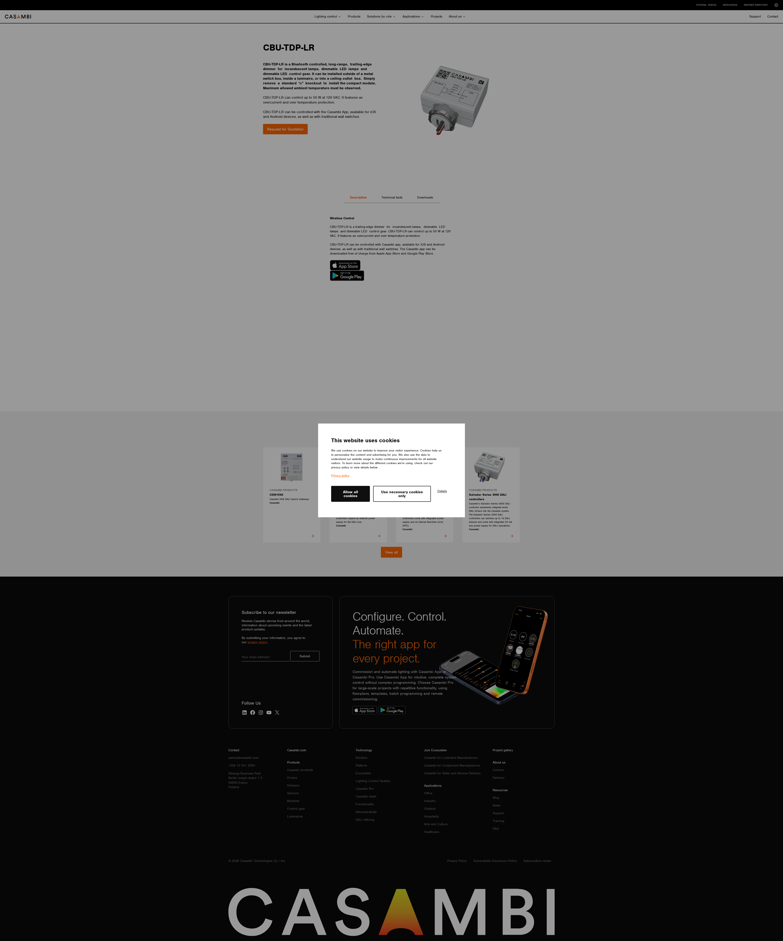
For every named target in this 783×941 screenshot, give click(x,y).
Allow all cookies (350, 494)
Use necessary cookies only (402, 494)
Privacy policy (340, 476)
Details (442, 491)
